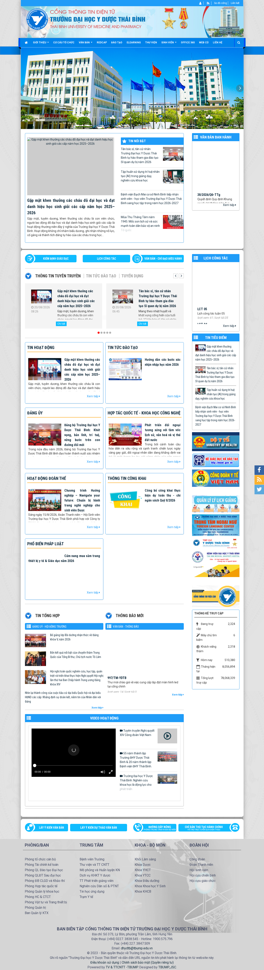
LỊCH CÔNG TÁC (109, 258)
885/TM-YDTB (116, 687)
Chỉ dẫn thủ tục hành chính (204, 832)
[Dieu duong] (215, 613)
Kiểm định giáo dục (55, 258)
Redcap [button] (102, 42)
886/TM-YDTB (116, 666)
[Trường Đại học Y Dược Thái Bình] (37, 18)
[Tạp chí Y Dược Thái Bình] (215, 563)
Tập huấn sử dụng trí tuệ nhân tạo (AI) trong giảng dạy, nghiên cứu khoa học (140, 176)
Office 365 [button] (188, 42)
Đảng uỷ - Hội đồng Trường (49, 626)
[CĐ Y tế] (215, 478)
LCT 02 (202, 323)
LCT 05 (202, 277)
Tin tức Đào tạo (101, 276)
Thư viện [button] (151, 42)
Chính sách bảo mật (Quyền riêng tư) (148, 967)
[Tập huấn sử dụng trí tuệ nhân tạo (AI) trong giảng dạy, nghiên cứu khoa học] (41, 297)
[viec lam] (215, 641)
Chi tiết (61, 323)
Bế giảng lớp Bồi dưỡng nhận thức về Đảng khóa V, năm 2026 (74, 637)
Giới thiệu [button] (40, 42)
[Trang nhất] (27, 42)
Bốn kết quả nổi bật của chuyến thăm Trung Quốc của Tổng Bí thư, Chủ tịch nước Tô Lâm (75, 655)
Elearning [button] (134, 42)
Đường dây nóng (160, 832)
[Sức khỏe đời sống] (215, 500)
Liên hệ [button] (217, 42)
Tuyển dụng (132, 276)
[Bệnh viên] (215, 576)
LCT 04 (202, 293)
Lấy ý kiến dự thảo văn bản (95, 832)
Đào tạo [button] (116, 42)
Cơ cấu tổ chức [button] (63, 42)
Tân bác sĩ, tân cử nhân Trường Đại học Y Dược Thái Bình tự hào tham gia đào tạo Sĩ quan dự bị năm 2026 (139, 155)
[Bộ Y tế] (215, 441)
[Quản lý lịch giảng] (215, 523)
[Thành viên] (200, 3)
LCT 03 (202, 308)
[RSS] (208, 3)
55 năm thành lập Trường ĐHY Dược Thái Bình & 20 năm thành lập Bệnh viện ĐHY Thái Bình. (136, 764)
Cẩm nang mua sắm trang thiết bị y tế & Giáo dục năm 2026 (82, 561)
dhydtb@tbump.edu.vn (137, 953)
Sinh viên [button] (167, 42)
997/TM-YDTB (116, 646)
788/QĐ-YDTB (206, 198)
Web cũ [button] (204, 42)
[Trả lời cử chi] (215, 544)
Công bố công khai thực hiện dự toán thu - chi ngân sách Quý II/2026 (162, 495)
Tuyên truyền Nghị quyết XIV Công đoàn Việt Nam (137, 737)
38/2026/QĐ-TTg (208, 175)
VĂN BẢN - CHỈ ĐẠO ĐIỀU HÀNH (163, 258)
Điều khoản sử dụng (104, 967)
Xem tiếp (229, 205)
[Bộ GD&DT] (215, 460)
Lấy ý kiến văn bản (51, 832)
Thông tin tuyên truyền (58, 276)
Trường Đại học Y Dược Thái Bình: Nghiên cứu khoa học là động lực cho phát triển (136, 787)
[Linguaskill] (215, 590)
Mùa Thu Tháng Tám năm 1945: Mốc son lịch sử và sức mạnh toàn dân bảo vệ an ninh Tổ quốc (140, 223)
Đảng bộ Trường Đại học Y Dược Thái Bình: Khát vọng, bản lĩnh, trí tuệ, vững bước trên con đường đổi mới (82, 435)
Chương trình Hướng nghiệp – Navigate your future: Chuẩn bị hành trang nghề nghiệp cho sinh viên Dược (82, 500)
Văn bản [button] (84, 42)
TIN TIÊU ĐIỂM (216, 337)
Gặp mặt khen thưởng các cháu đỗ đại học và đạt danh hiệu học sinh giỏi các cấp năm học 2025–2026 (71, 206)
